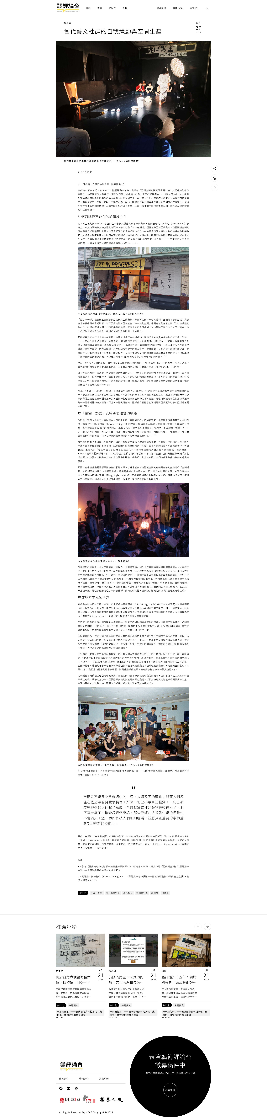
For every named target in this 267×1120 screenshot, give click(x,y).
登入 (180, 8)
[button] (198, 926)
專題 (99, 8)
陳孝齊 (67, 23)
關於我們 (64, 1078)
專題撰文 (128, 892)
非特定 (82, 892)
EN (197, 8)
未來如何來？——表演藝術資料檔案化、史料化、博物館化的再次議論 (79, 1013)
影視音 (112, 8)
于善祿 (59, 970)
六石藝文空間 (113, 892)
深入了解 (81, 950)
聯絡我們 (84, 1078)
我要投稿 (161, 8)
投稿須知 (104, 1078)
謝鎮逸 (112, 970)
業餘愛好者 (142, 892)
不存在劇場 (96, 892)
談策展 (154, 892)
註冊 (175, 8)
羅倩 (164, 970)
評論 (88, 8)
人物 (125, 8)
